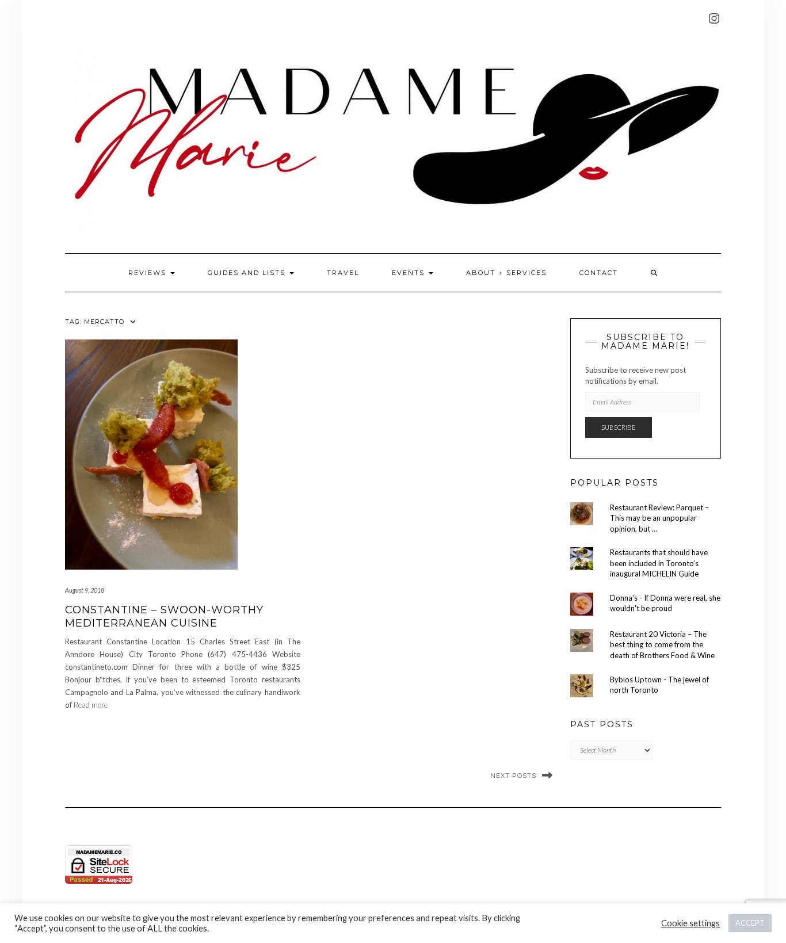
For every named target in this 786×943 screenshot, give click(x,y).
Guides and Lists (248, 273)
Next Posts (513, 776)
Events (410, 273)
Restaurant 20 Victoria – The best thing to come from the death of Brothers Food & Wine (662, 644)
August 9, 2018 (84, 590)
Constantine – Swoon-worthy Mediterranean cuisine (164, 616)
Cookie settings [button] (690, 923)
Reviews (148, 273)
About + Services (506, 273)
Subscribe (618, 427)
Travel (343, 273)
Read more (91, 704)
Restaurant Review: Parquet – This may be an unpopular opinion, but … (659, 518)
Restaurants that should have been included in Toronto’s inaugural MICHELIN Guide (659, 563)
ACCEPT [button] (750, 922)
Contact (598, 273)
